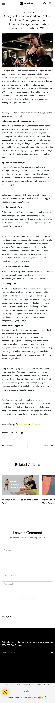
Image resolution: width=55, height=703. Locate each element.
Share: (5, 432)
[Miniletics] (27, 3)
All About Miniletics (28, 12)
